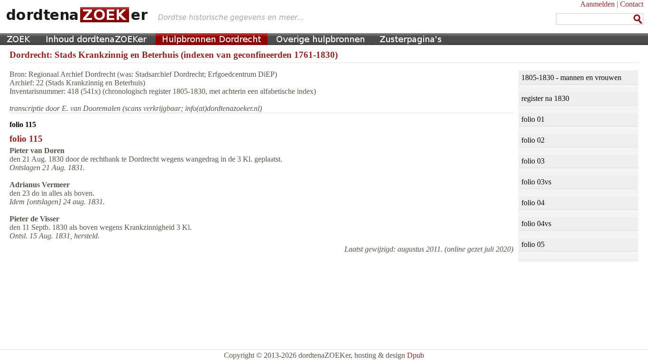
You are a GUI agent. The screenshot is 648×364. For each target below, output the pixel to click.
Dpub (415, 355)
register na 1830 (545, 98)
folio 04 (533, 203)
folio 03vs (536, 182)
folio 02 (533, 140)
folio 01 (533, 119)
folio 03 (533, 161)
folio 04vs (536, 223)
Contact (631, 4)
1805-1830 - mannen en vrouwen (571, 77)
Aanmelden (597, 4)
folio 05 (533, 244)
